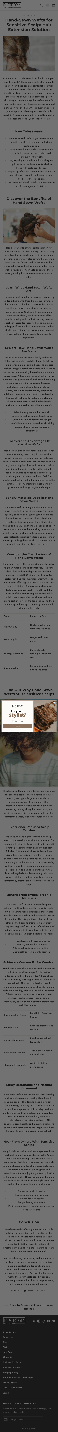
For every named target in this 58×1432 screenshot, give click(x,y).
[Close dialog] (55, 702)
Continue (17, 726)
